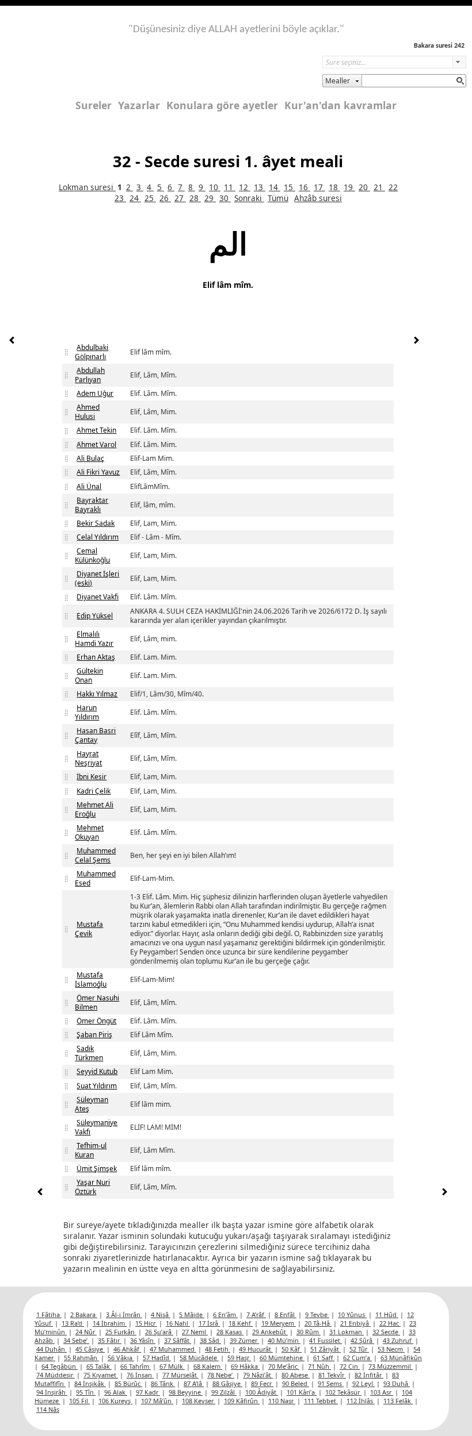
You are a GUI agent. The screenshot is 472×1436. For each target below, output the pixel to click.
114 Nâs (47, 1409)
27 (180, 198)
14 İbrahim (110, 1323)
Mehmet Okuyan (89, 832)
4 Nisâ (160, 1314)
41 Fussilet (325, 1340)
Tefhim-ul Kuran (90, 1150)
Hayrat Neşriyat (88, 758)
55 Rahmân (81, 1357)
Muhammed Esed (95, 878)
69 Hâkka (245, 1366)
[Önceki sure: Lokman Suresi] (12, 341)
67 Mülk (172, 1366)
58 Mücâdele (199, 1357)
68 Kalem (207, 1366)
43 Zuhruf (398, 1340)
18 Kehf (241, 1323)
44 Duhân (51, 1349)
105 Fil (79, 1400)
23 (120, 198)
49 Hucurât (256, 1349)
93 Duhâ (396, 1383)
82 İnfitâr (369, 1374)
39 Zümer (244, 1340)
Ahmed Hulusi (87, 411)
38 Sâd (210, 1340)
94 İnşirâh (51, 1392)
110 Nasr (281, 1400)
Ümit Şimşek (97, 1168)
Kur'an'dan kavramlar (340, 105)
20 (364, 187)
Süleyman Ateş (91, 1104)
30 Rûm (308, 1331)
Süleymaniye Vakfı (96, 1127)
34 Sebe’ (76, 1340)
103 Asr (381, 1392)
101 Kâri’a (302, 1392)
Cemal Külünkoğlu (92, 555)
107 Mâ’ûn (157, 1400)
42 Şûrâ (362, 1340)
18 (334, 187)
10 (214, 187)
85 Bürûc (128, 1383)
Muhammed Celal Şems (95, 855)
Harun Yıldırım (87, 712)
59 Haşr (239, 1357)
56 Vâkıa (121, 1357)
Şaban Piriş (94, 1035)
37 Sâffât (177, 1340)
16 (304, 187)
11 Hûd (386, 1314)
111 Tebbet (321, 1400)
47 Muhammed (173, 1349)
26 (165, 198)
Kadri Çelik (94, 791)
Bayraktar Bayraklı (91, 504)
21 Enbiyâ (355, 1323)
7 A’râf (256, 1314)
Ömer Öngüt (96, 1021)
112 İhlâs (361, 1400)
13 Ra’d (73, 1323)
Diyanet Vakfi (98, 597)
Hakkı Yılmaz (97, 694)
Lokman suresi (87, 187)
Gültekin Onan (89, 675)
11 (229, 187)
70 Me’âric (283, 1366)
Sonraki (249, 198)
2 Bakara (83, 1314)
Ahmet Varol (96, 444)
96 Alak (115, 1392)
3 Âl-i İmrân (124, 1314)
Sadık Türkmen (89, 1053)
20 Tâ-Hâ (318, 1323)
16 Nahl (178, 1323)
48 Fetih (217, 1349)
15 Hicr (146, 1323)
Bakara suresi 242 (439, 46)
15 (289, 187)
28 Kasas (229, 1331)
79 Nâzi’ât (258, 1374)
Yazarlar (139, 105)
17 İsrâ (209, 1323)
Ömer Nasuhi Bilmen (97, 1002)
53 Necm (391, 1349)
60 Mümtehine (282, 1357)
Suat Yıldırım (97, 1086)
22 (393, 187)
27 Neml (195, 1331)
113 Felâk (398, 1400)
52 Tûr (359, 1349)
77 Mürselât (180, 1374)
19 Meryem (278, 1323)
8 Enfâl (285, 1314)
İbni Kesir (91, 776)
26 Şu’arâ (159, 1331)
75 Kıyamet (100, 1374)
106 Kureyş (115, 1400)
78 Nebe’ (220, 1374)
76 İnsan (140, 1374)
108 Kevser (198, 1400)
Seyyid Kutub (97, 1071)
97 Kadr (148, 1392)
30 (225, 198)
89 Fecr (262, 1383)
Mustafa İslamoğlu (90, 979)
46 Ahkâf (127, 1349)
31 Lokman (346, 1331)
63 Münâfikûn (401, 1357)
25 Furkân (120, 1331)
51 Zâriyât (325, 1349)
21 (379, 187)
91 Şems (331, 1383)
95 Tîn (86, 1392)
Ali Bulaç (90, 458)
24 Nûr (86, 1331)
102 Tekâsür (343, 1392)
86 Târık (163, 1383)
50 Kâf (291, 1349)
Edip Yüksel (95, 616)
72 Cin (350, 1366)
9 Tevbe (317, 1314)
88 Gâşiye (227, 1383)
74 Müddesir (55, 1374)
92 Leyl (363, 1383)
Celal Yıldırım (98, 537)
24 (135, 198)
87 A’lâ (194, 1383)
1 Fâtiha (49, 1314)
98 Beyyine (186, 1392)
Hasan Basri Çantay (95, 735)
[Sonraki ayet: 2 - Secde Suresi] (416, 341)
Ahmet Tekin (96, 430)
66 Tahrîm (135, 1366)
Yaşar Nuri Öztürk (92, 1186)
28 (195, 198)
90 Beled (295, 1383)
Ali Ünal (89, 486)
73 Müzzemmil (390, 1366)
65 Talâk (99, 1366)
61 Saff (323, 1357)
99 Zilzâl (224, 1392)
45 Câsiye (90, 1349)
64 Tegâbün (59, 1366)
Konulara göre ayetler (222, 105)
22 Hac (390, 1323)
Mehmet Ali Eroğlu (94, 809)
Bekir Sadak (96, 523)
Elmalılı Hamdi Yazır (94, 638)
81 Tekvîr (332, 1374)
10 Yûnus (352, 1314)
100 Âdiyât (261, 1392)
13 (259, 187)
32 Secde (386, 1331)
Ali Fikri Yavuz (98, 472)
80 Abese (295, 1374)
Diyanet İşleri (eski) (97, 578)
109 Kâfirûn (242, 1400)
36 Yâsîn (142, 1340)
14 (274, 187)
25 (150, 198)
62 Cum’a (357, 1357)
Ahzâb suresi (318, 198)
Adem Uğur (95, 393)
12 (244, 187)
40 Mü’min (284, 1340)
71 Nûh (319, 1366)
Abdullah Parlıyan (90, 374)
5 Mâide (191, 1314)
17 (319, 187)
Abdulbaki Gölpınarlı (91, 351)
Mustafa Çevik (89, 928)
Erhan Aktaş (96, 657)
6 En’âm (225, 1314)
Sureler (93, 105)
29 (210, 198)
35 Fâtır (109, 1340)
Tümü (278, 198)
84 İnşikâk (90, 1383)
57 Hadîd (157, 1357)
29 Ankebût (270, 1331)
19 (349, 187)
